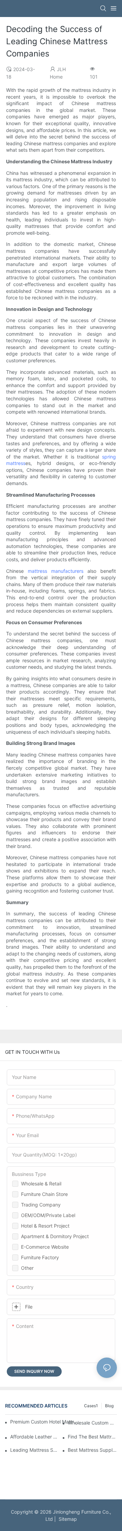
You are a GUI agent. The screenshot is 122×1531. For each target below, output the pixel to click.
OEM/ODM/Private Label (48, 1215)
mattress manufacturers (55, 571)
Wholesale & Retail (41, 1183)
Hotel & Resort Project (45, 1226)
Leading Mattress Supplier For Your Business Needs (34, 1450)
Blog (109, 1405)
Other (27, 1268)
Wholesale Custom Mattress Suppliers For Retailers (92, 1423)
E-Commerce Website (45, 1247)
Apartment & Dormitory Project (55, 1236)
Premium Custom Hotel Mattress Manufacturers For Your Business (45, 1422)
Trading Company (41, 1205)
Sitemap (66, 1519)
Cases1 (91, 1405)
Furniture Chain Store (44, 1194)
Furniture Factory (40, 1257)
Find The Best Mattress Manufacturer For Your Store (92, 1437)
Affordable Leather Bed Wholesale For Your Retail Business (34, 1437)
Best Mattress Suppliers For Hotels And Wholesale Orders (92, 1450)
